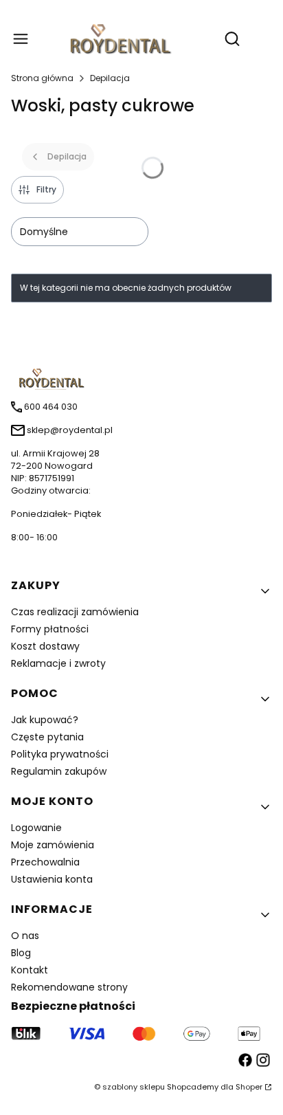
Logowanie (36, 828)
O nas (25, 935)
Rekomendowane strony (69, 987)
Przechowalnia (45, 862)
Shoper (249, 1086)
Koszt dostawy (45, 646)
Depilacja (110, 78)
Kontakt (29, 970)
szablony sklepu (133, 1086)
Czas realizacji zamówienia (75, 612)
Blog (21, 953)
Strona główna (42, 78)
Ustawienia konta (52, 879)
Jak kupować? (44, 720)
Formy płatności (50, 629)
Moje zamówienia (52, 845)
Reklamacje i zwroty (58, 663)
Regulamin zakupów (58, 771)
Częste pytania (47, 737)
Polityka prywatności (60, 754)
